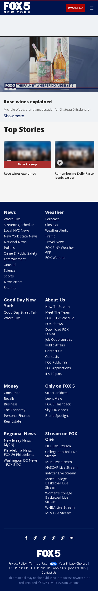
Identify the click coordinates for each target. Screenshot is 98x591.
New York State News (21, 236)
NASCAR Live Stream (61, 467)
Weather (54, 212)
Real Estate (12, 421)
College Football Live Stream (61, 453)
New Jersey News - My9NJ (18, 442)
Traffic (50, 236)
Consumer (12, 392)
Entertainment (15, 259)
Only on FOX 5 (60, 386)
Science (9, 270)
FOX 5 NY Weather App (59, 249)
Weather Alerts (56, 230)
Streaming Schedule (19, 224)
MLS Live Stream (58, 513)
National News (15, 242)
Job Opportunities (58, 339)
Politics (9, 247)
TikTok (44, 538)
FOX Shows (54, 323)
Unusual (10, 264)
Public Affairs (55, 345)
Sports (9, 276)
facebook (26, 538)
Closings (51, 224)
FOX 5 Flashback (58, 404)
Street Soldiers (56, 392)
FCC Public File (56, 362)
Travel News (54, 242)
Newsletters (13, 282)
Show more (14, 115)
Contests (52, 356)
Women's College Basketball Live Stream (58, 497)
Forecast (52, 219)
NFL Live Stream (58, 446)
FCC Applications (58, 368)
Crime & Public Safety (20, 253)
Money (11, 386)
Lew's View (53, 398)
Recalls (9, 398)
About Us (55, 300)
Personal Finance (17, 415)
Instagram (35, 538)
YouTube (53, 538)
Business (11, 404)
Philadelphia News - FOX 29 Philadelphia (19, 452)
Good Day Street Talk (20, 312)
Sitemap (10, 287)
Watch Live (75, 8)
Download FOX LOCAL (57, 331)
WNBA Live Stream (60, 507)
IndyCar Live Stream (60, 473)
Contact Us (53, 351)
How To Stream (57, 306)
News (10, 212)
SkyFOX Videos (56, 410)
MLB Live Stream (58, 461)
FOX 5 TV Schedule (59, 318)
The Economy (14, 410)
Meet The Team (57, 312)
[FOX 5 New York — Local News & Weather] (17, 7)
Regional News (20, 433)
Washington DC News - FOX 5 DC (21, 462)
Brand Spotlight (57, 415)
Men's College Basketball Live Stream (56, 483)
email (71, 538)
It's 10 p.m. (53, 373)
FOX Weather (55, 257)
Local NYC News (16, 230)
